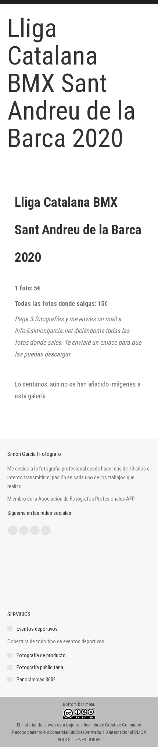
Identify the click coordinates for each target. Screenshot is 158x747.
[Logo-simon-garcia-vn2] (21, 574)
